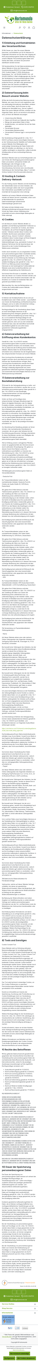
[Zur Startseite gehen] (19, 19)
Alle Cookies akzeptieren (26, 1358)
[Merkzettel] (24, 28)
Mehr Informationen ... (19, 1350)
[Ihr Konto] (29, 28)
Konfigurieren (9, 1358)
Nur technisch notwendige (19, 1353)
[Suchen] (19, 28)
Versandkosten (7, 1336)
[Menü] (4, 28)
